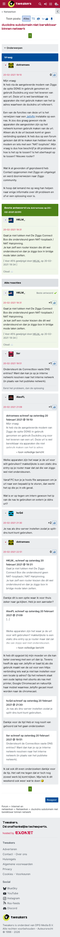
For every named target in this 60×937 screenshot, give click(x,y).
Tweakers (8, 925)
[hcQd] (11, 513)
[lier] (11, 354)
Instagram (13, 898)
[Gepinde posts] (51, 18)
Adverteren (10, 849)
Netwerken (10, 11)
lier (18, 353)
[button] (4, 4)
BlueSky (12, 888)
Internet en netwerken (12, 808)
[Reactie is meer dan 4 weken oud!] (12, 74)
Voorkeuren (23, 874)
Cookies (8, 874)
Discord (12, 908)
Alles (26, 18)
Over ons (21, 854)
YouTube (12, 893)
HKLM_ (20, 219)
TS (33, 18)
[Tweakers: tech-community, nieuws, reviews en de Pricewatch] (20, 4)
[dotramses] (11, 65)
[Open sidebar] (57, 11)
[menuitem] (40, 4)
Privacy (7, 869)
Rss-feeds (13, 903)
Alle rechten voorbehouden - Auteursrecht (28, 928)
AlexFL (20, 396)
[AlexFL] (11, 397)
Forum (5, 806)
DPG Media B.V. (44, 925)
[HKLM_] (11, 220)
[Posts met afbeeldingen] (38, 18)
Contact (8, 854)
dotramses (23, 64)
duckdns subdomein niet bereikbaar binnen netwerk (30, 810)
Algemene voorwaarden (18, 864)
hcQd (19, 512)
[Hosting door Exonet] (18, 833)
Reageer (52, 799)
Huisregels (9, 859)
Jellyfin (30, 116)
